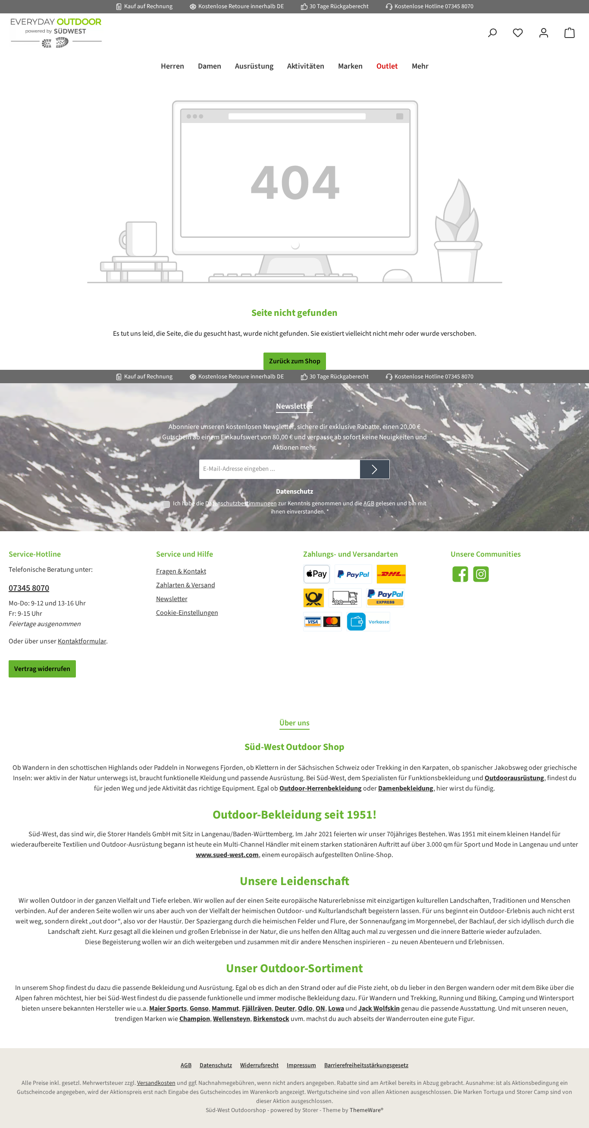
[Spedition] (345, 598)
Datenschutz (216, 1065)
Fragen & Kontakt (181, 571)
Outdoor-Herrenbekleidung (320, 788)
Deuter (285, 1008)
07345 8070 (459, 6)
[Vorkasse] (368, 621)
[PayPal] (353, 574)
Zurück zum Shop (294, 361)
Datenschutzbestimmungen (241, 503)
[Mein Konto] (544, 33)
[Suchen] (492, 33)
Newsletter (172, 599)
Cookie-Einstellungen (187, 613)
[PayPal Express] (385, 598)
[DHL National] (391, 574)
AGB (368, 503)
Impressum (301, 1065)
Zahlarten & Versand (185, 585)
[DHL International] (313, 598)
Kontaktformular (82, 641)
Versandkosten (156, 1083)
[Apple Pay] (316, 574)
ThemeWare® (366, 1110)
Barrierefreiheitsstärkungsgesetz (366, 1065)
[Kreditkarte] (322, 621)
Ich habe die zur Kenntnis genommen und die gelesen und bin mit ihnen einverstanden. (299, 507)
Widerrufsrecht (259, 1065)
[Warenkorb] (569, 33)
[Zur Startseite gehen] (56, 33)
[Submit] (375, 469)
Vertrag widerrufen (42, 669)
